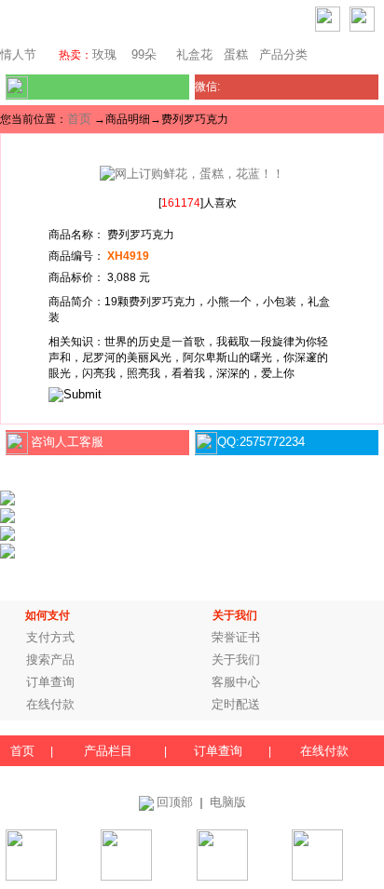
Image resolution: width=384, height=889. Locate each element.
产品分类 (283, 54)
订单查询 (50, 682)
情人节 (18, 54)
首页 (79, 119)
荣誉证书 (236, 637)
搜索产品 (50, 660)
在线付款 (50, 704)
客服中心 (236, 682)
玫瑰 (104, 54)
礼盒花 (194, 54)
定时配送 (236, 704)
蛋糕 (236, 54)
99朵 (142, 54)
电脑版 (228, 802)
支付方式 (50, 637)
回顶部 (175, 802)
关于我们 (236, 660)
